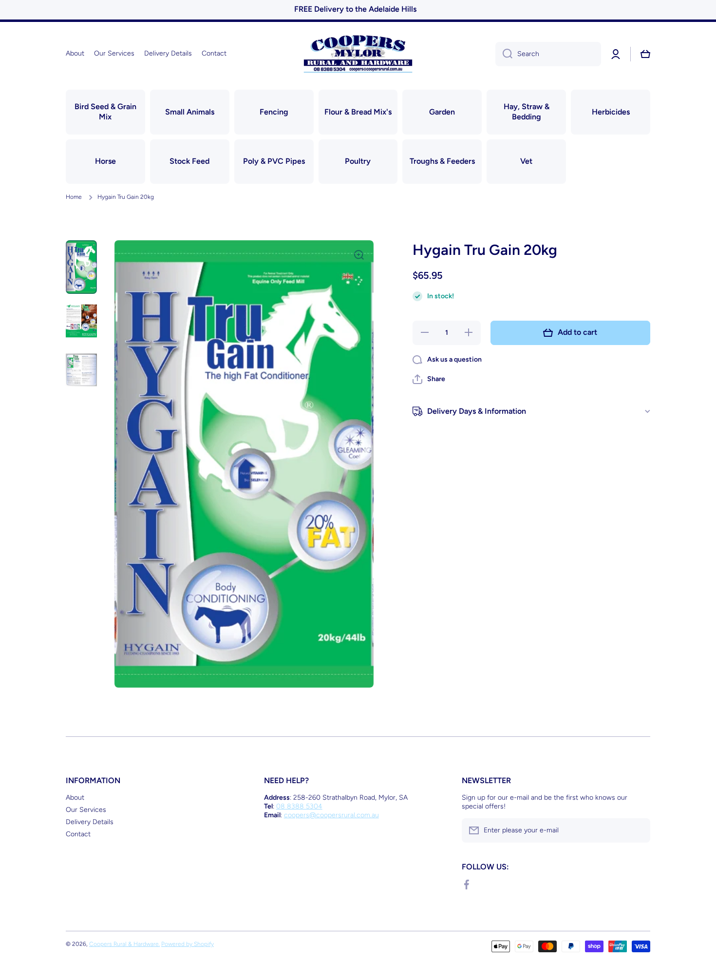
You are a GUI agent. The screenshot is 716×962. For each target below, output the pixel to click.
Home (74, 196)
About (75, 797)
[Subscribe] (638, 830)
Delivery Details (89, 822)
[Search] (503, 54)
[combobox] (548, 54)
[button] (429, 379)
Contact (78, 834)
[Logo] (358, 54)
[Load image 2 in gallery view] (81, 321)
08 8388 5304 (299, 806)
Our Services (86, 810)
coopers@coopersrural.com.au (331, 815)
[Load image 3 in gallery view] (81, 370)
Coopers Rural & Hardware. (124, 944)
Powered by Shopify (187, 944)
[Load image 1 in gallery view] (81, 267)
